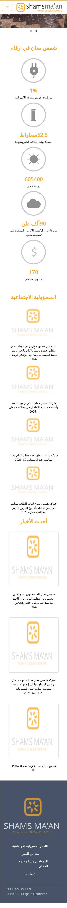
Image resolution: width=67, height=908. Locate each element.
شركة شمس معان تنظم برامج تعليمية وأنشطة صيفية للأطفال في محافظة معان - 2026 (33, 407)
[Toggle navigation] (7, 7)
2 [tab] (31, 31)
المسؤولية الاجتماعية (25, 846)
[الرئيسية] (39, 7)
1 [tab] (36, 31)
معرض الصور (30, 853)
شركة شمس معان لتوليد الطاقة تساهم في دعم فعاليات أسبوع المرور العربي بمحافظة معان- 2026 (33, 508)
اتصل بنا (30, 873)
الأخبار (44, 846)
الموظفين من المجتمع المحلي (33, 863)
